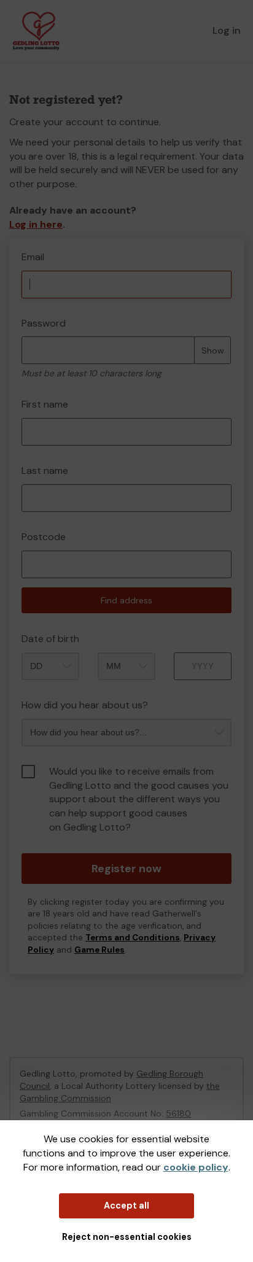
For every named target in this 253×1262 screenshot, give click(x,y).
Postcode (43, 536)
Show (212, 350)
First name (44, 404)
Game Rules (99, 950)
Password (43, 323)
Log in (226, 30)
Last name (44, 470)
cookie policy (195, 1167)
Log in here (36, 224)
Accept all (126, 1205)
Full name (20, 244)
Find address (126, 600)
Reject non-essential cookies (127, 1236)
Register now (126, 868)
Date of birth (50, 638)
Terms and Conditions (132, 937)
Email (32, 256)
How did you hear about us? (84, 705)
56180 (178, 1113)
